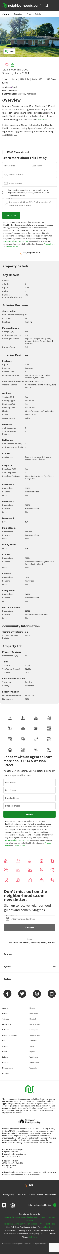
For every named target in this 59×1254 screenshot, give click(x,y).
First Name (9, 165)
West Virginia (34, 1062)
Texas (32, 1046)
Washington (34, 1057)
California (5, 1013)
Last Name (37, 165)
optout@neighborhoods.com (15, 241)
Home (29, 939)
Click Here (48, 1227)
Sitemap (32, 1194)
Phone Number (16, 174)
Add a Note (9, 199)
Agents (7, 966)
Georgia (5, 1046)
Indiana (5, 1057)
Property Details (34, 14)
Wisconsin (33, 1068)
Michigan (5, 1073)
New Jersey (34, 1013)
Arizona (5, 1008)
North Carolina (35, 1024)
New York (33, 1019)
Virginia (32, 1051)
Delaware (5, 1030)
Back (6, 14)
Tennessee (33, 1041)
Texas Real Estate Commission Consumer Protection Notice (29, 1223)
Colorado (5, 1019)
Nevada (32, 1008)
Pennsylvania (35, 1030)
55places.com (50, 1194)
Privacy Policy (50, 244)
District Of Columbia (9, 1035)
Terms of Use (12, 246)
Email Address (15, 183)
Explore (7, 978)
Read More (42, 119)
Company (8, 953)
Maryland (5, 1062)
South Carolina (35, 1035)
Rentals (40, 1194)
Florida (4, 1041)
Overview (18, 14)
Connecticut (6, 1024)
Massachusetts (7, 1068)
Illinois (4, 1051)
